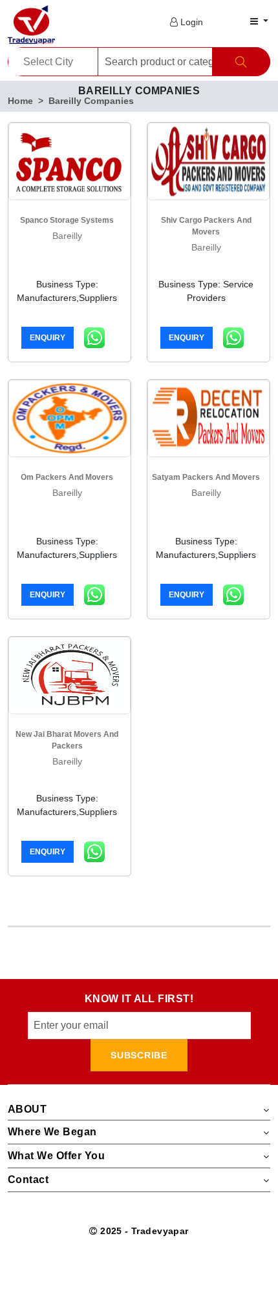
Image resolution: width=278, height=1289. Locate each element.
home (20, 101)
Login (190, 22)
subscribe (139, 1055)
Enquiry (47, 337)
